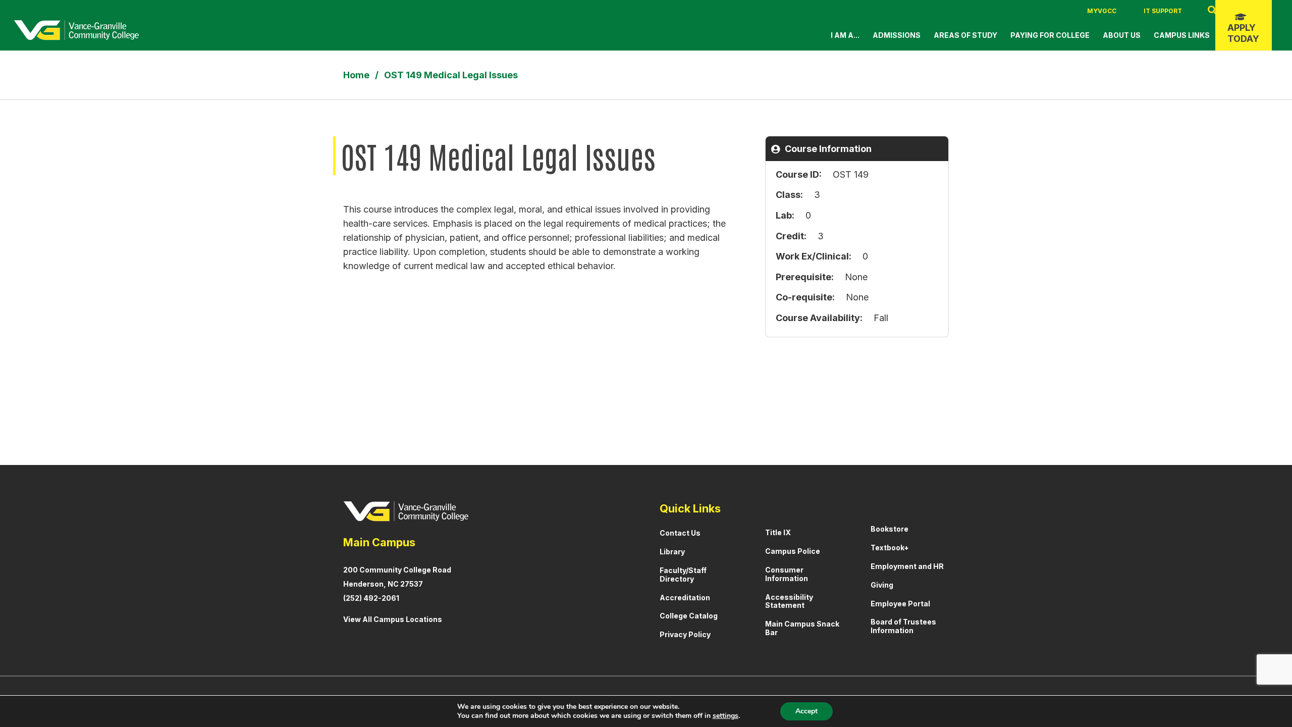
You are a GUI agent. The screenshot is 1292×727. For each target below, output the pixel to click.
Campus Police (792, 551)
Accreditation (685, 597)
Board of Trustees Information (903, 626)
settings (725, 715)
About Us (1122, 35)
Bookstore (889, 529)
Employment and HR (907, 566)
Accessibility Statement (789, 601)
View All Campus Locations (392, 619)
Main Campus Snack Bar (802, 628)
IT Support (1163, 11)
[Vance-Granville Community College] (76, 30)
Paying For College (1050, 35)
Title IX (778, 532)
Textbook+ (890, 547)
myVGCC (1101, 11)
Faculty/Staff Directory (683, 574)
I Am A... (845, 35)
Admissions (897, 35)
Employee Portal (900, 603)
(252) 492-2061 (371, 598)
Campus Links (1182, 35)
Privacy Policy (685, 634)
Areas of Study (965, 35)
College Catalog (689, 615)
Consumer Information (786, 574)
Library (672, 551)
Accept (806, 711)
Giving (882, 585)
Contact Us (680, 533)
